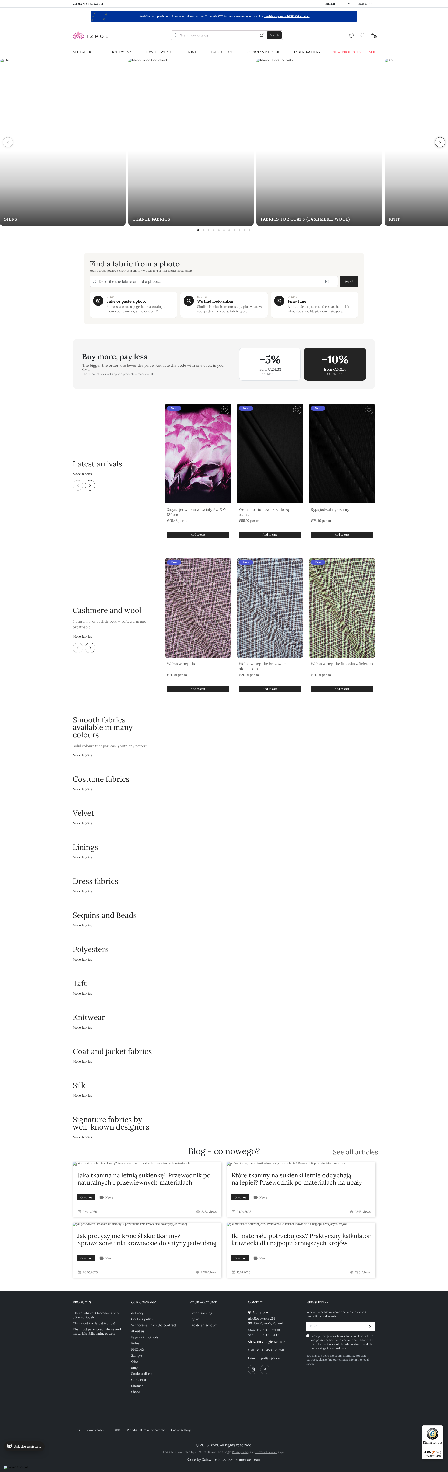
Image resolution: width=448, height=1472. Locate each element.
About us (137, 1331)
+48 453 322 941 (272, 1350)
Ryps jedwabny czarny (330, 509)
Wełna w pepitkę (181, 663)
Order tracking (201, 1313)
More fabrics (82, 474)
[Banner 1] (198, 230)
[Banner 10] (244, 230)
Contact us (139, 1380)
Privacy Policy (240, 1452)
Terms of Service (266, 1452)
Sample (136, 1355)
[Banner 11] (249, 230)
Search (349, 281)
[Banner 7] (229, 230)
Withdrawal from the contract (153, 1325)
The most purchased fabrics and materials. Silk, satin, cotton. (97, 1331)
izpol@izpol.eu (269, 1358)
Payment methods (144, 1337)
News (109, 1197)
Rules (135, 1343)
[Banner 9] (239, 230)
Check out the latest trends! (94, 1323)
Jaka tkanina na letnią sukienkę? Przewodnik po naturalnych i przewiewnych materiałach (143, 1178)
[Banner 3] (208, 230)
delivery (137, 1313)
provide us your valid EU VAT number (287, 16)
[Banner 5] (219, 230)
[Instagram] (252, 1369)
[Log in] (351, 35)
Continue (86, 1197)
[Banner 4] (213, 230)
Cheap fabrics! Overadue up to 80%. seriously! (96, 1315)
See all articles (355, 1152)
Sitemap (137, 1386)
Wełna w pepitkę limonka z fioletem (342, 663)
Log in (194, 1319)
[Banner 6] (224, 230)
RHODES (138, 1349)
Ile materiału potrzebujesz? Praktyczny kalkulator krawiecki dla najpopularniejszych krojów (301, 1239)
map (134, 1367)
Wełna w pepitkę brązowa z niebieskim (262, 666)
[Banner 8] (234, 230)
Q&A (134, 1361)
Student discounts (144, 1374)
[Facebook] (265, 1369)
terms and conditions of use (355, 1336)
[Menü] (440, 1428)
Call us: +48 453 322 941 (88, 3)
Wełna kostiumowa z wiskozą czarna (264, 512)
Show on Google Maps (265, 1342)
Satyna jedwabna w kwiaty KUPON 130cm (197, 512)
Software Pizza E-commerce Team (231, 1459)
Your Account (203, 1302)
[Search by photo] (262, 35)
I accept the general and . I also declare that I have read (342, 1342)
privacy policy (324, 1340)
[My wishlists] (362, 35)
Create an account (203, 1325)
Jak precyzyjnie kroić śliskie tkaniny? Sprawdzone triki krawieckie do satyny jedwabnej (147, 1239)
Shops (135, 1392)
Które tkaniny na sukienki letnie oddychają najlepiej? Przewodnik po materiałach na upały (296, 1178)
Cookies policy (142, 1319)
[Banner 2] (203, 230)
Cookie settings (181, 1430)
